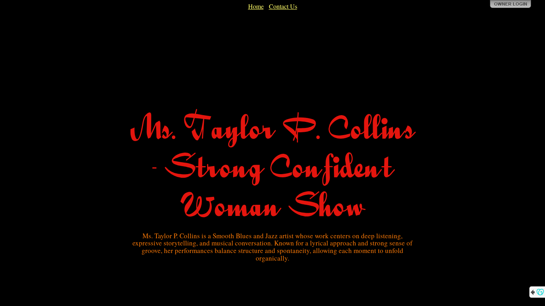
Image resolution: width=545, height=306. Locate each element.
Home (256, 6)
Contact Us (283, 6)
